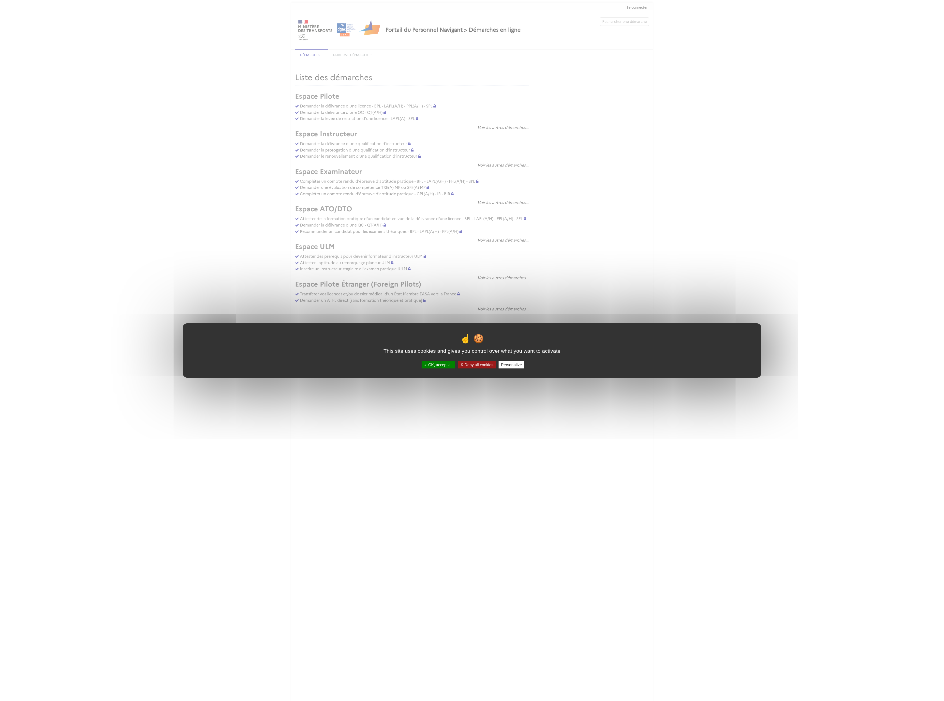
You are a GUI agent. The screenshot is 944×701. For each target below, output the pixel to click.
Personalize (511, 365)
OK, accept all (440, 365)
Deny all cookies (478, 365)
